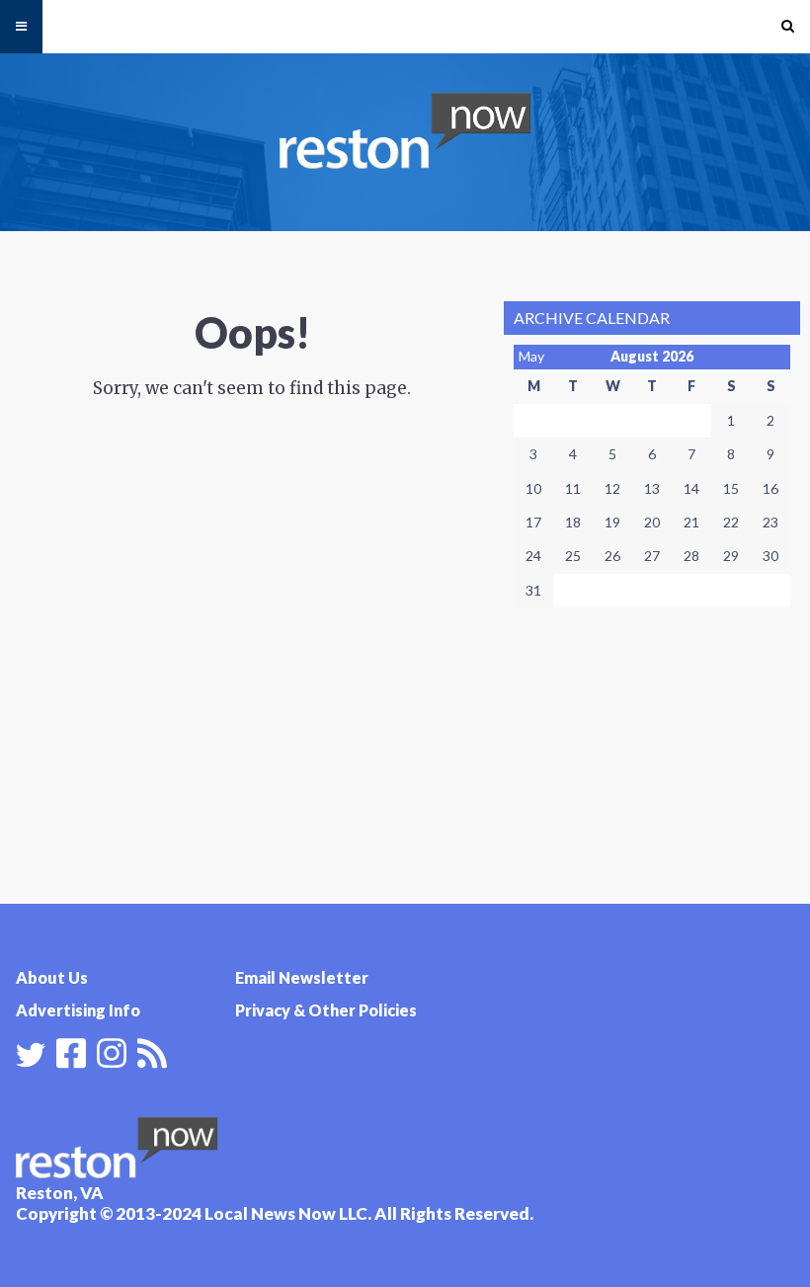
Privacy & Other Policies (326, 1010)
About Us (52, 977)
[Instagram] (111, 1051)
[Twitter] (30, 1055)
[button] (788, 26)
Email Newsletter (301, 977)
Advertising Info (78, 1010)
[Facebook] (71, 1051)
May (531, 356)
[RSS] (152, 1051)
